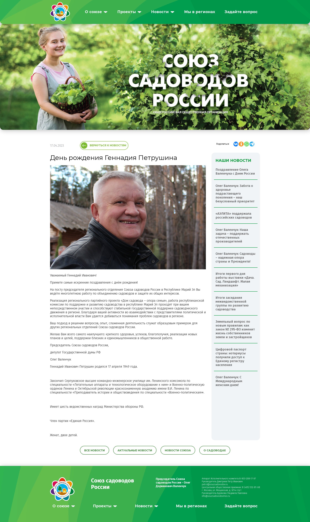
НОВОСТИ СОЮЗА (178, 450)
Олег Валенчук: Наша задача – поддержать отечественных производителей (232, 235)
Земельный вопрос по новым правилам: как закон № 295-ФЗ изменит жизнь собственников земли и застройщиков (235, 329)
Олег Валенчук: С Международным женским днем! (229, 381)
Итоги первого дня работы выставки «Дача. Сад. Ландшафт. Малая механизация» (235, 279)
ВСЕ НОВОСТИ (94, 450)
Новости (160, 12)
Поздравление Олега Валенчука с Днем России (235, 171)
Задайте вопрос (241, 12)
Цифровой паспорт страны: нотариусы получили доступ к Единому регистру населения (231, 357)
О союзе (93, 12)
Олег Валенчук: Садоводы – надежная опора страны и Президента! (235, 257)
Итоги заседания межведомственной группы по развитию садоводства (232, 303)
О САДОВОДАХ (215, 450)
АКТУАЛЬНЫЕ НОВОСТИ (135, 450)
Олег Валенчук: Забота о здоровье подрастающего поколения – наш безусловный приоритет (235, 193)
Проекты (126, 12)
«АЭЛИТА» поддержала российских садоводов (234, 215)
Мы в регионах (199, 12)
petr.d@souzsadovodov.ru (215, 484)
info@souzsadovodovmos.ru (216, 496)
